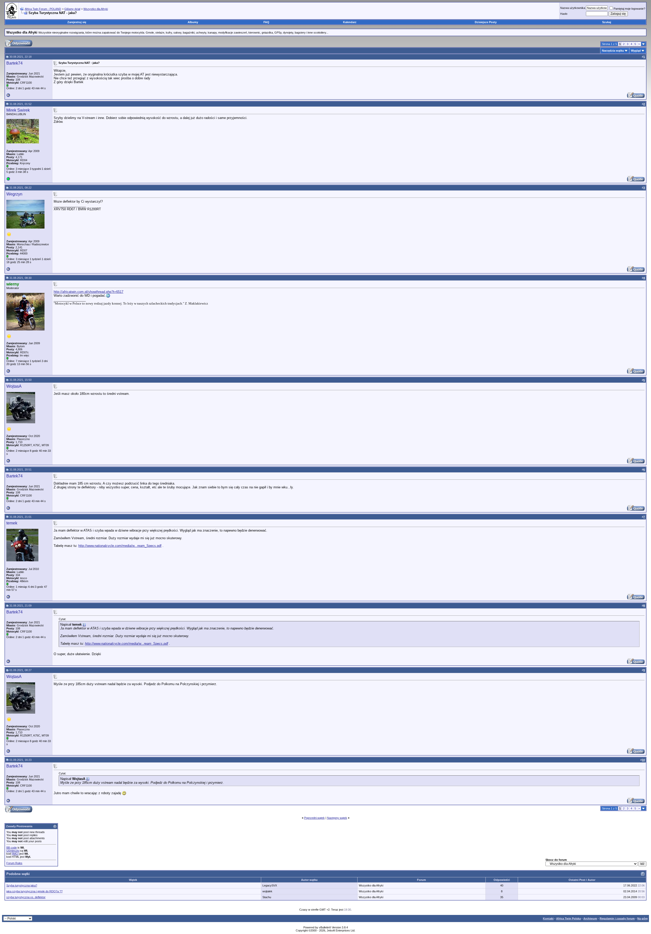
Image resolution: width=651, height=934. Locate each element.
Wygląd (636, 50)
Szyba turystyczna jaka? (21, 885)
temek (11, 523)
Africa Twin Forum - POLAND (43, 8)
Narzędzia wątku (613, 50)
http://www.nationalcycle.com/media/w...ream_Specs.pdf (119, 546)
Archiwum (590, 918)
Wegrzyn (14, 194)
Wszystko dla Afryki (95, 8)
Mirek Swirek (18, 110)
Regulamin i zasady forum (617, 918)
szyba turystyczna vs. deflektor (26, 897)
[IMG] (15, 853)
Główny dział (72, 8)
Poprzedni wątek (314, 817)
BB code (11, 847)
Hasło (563, 13)
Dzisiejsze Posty (486, 22)
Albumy (193, 22)
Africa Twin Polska (568, 918)
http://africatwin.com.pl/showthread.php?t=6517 (88, 292)
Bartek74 (14, 63)
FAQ (266, 22)
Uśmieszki (12, 850)
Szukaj (606, 22)
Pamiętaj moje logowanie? (629, 8)
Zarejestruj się (76, 22)
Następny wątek (337, 817)
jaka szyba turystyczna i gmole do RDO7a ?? (34, 891)
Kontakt (548, 918)
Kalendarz (350, 22)
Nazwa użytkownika (572, 7)
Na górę (642, 918)
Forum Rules (14, 863)
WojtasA (14, 386)
